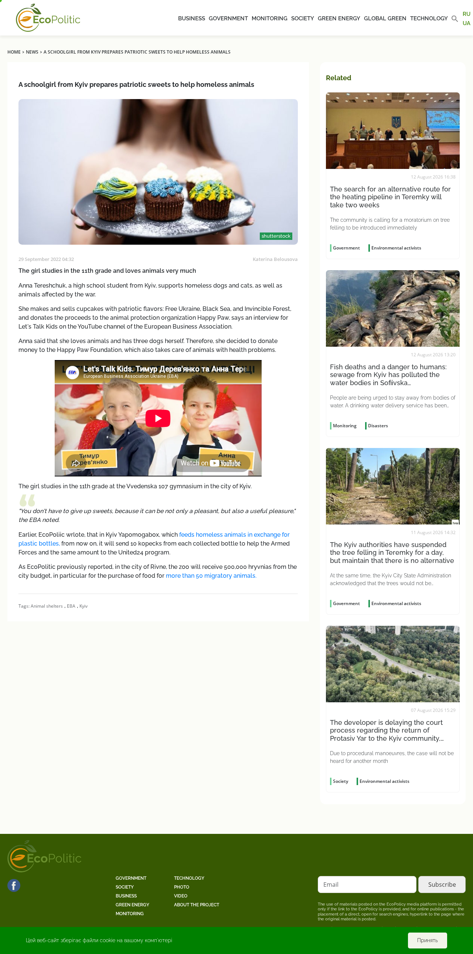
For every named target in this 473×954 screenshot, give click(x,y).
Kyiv (83, 606)
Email (330, 884)
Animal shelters (47, 606)
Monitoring (269, 18)
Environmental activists (396, 248)
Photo (181, 887)
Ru (466, 14)
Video (180, 896)
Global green (385, 18)
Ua (466, 23)
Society (302, 18)
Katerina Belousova (275, 259)
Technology (429, 18)
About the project (196, 904)
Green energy (339, 18)
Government (228, 18)
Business (191, 18)
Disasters (378, 425)
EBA (71, 606)
